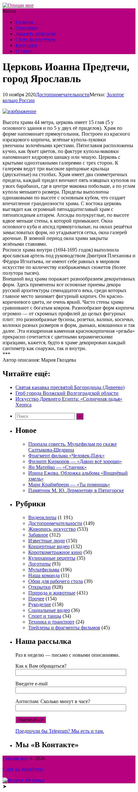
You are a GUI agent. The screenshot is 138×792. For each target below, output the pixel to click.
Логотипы (39, 564)
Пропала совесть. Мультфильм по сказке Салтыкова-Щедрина (72, 447)
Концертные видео (49, 546)
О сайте (28, 51)
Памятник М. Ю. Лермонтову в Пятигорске (76, 490)
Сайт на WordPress (23, 769)
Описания (26, 28)
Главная (29, 22)
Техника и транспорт (51, 622)
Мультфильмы (43, 569)
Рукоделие (39, 604)
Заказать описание (35, 33)
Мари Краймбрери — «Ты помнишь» (69, 484)
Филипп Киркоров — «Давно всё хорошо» (75, 461)
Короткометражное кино (55, 552)
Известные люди (46, 540)
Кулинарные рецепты (51, 558)
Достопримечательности (63, 94)
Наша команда (44, 575)
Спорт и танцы (44, 616)
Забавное (38, 535)
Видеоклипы (42, 517)
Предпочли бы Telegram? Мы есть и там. (59, 731)
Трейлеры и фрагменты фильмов (64, 627)
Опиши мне (16, 758)
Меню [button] (9, 11)
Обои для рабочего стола (55, 581)
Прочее (36, 598)
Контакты (26, 45)
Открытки (39, 587)
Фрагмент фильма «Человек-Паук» (66, 455)
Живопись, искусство (52, 529)
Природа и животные (51, 593)
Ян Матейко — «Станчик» (57, 467)
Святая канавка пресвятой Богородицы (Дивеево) (70, 387)
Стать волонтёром (35, 39)
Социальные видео (49, 610)
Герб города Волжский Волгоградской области (66, 393)
